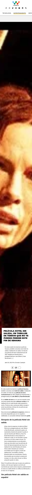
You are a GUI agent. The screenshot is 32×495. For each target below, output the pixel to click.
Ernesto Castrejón (20, 362)
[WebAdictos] (16, 3)
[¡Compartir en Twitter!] (16, 367)
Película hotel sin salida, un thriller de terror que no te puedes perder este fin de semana (16, 336)
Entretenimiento (20, 13)
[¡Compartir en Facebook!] (12, 367)
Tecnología (6, 13)
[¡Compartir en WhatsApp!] (19, 367)
